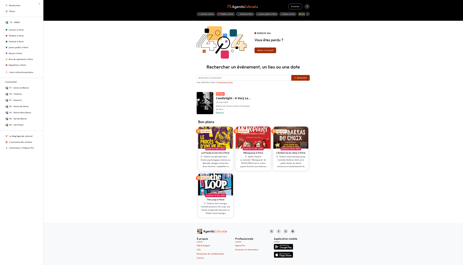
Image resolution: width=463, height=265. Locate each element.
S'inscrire (295, 6)
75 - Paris (14, 22)
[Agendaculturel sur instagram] (285, 231)
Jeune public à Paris (267, 14)
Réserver (220, 112)
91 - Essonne (15, 100)
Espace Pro (240, 245)
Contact (200, 258)
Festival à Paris (246, 14)
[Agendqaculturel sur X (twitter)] (271, 231)
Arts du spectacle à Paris (21, 59)
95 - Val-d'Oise (16, 125)
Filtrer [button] (10, 11)
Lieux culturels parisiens (19, 72)
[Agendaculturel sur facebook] (278, 231)
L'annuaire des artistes (18, 142)
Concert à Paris (207, 14)
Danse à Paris (289, 14)
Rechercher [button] (12, 5)
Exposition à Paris (17, 65)
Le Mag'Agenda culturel (19, 136)
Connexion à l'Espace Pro (19, 148)
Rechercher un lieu (224, 82)
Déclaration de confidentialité (210, 254)
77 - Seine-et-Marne (19, 88)
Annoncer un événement (246, 249)
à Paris (215, 152)
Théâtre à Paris (226, 14)
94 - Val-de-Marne (18, 118)
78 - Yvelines (15, 94)
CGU (199, 249)
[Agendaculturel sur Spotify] (293, 231)
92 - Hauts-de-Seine (19, 106)
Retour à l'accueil (265, 50)
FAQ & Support (203, 245)
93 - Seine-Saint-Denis (20, 112)
